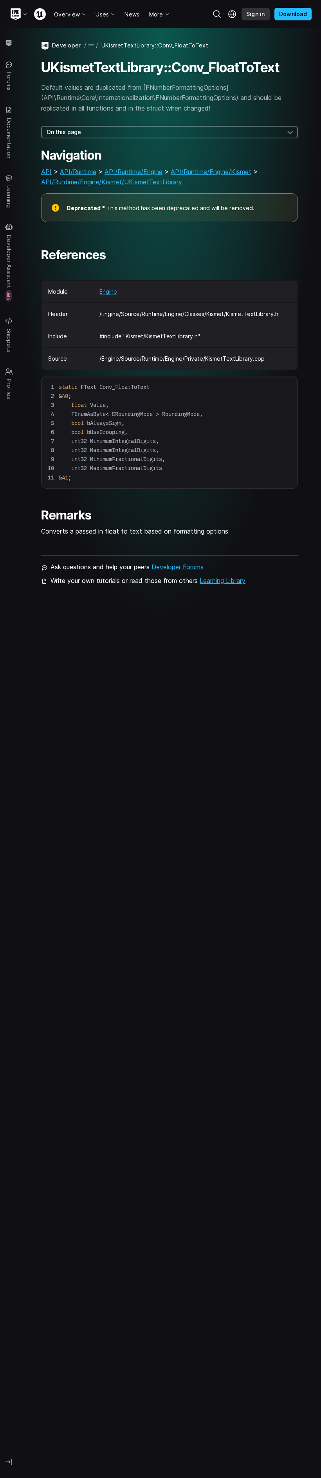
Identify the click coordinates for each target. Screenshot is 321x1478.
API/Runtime (78, 172)
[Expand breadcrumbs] (91, 45)
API (46, 172)
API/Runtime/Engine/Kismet (211, 172)
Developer (66, 45)
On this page (64, 132)
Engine (108, 291)
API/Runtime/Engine (133, 172)
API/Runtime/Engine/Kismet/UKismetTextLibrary (111, 182)
